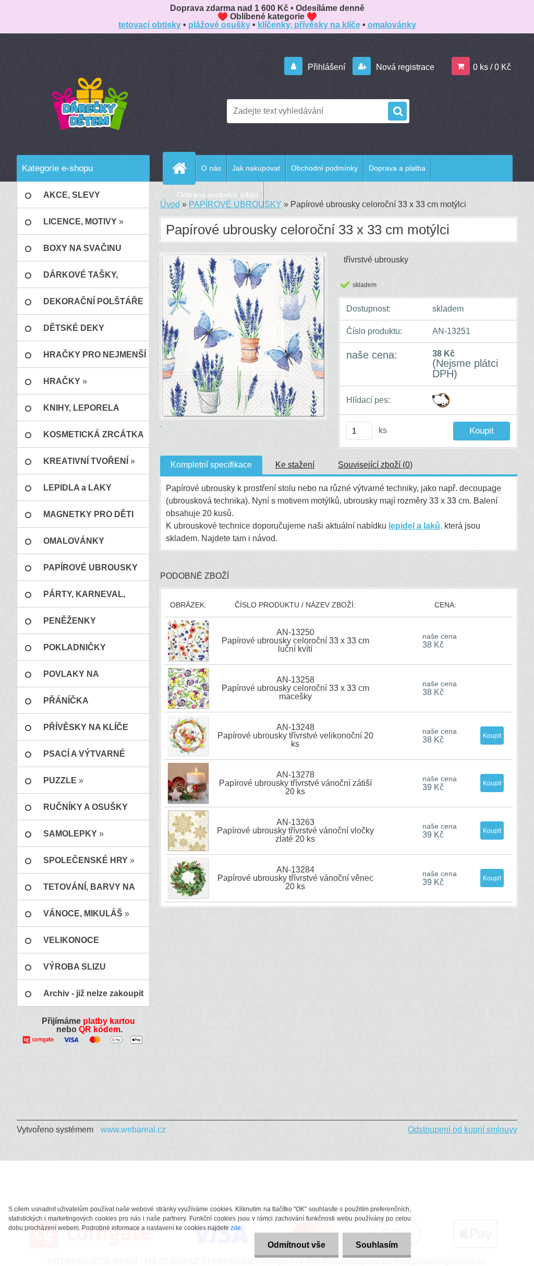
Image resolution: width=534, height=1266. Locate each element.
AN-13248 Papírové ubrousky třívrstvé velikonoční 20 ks (295, 735)
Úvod (170, 204)
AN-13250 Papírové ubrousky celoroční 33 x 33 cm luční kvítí (295, 640)
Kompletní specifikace (211, 464)
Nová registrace (404, 67)
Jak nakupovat (256, 168)
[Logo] (90, 103)
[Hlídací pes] (441, 396)
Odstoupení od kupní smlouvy (462, 1129)
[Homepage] (184, 168)
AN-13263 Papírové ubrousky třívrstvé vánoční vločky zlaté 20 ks (295, 830)
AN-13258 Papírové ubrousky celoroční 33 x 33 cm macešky (295, 688)
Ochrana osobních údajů (217, 194)
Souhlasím (377, 1244)
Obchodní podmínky (324, 168)
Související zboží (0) (375, 464)
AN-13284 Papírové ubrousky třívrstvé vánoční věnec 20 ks (295, 878)
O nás (211, 168)
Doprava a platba (397, 168)
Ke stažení (294, 464)
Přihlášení (326, 67)
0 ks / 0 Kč (492, 67)
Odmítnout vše (296, 1244)
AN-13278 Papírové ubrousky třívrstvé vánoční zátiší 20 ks (295, 783)
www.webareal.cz (133, 1129)
